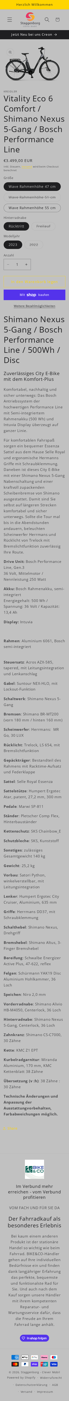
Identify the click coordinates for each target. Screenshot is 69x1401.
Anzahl (9, 255)
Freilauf (45, 227)
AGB (55, 1385)
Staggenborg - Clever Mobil (40, 1372)
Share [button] (12, 1128)
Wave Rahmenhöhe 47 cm (32, 186)
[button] (9, 19)
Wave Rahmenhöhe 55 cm (32, 207)
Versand (27, 166)
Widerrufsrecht (51, 1378)
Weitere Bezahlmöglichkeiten (34, 306)
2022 (36, 245)
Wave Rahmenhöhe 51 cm (35, 198)
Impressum (45, 1392)
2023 (13, 244)
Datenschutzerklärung (32, 1385)
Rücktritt (16, 226)
